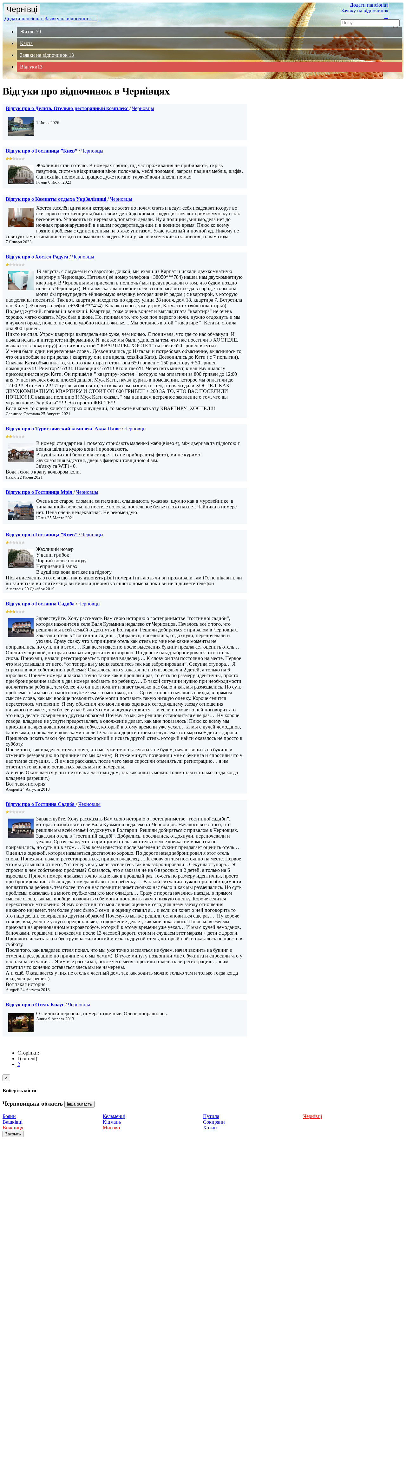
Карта (26, 43)
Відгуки (31, 66)
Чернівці (21, 9)
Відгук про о (67, 108)
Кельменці (114, 1116)
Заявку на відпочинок (71, 18)
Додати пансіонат (24, 18)
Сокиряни (214, 1122)
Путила (211, 1116)
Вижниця (13, 1127)
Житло (30, 31)
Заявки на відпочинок (47, 55)
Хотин (210, 1127)
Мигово (111, 1127)
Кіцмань (112, 1122)
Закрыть (13, 1134)
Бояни (9, 1116)
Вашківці (13, 1122)
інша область (79, 1104)
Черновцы (143, 108)
